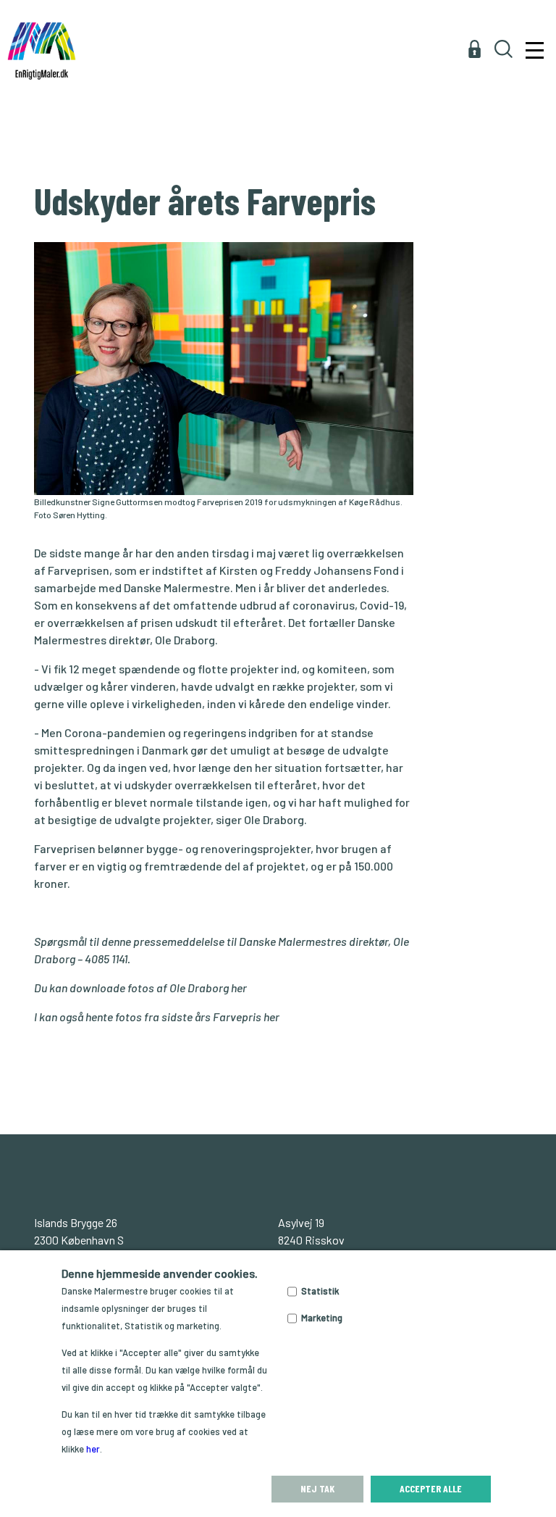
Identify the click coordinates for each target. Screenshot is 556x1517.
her (239, 987)
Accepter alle (431, 1488)
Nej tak (317, 1488)
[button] (532, 25)
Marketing (321, 1317)
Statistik (320, 1291)
